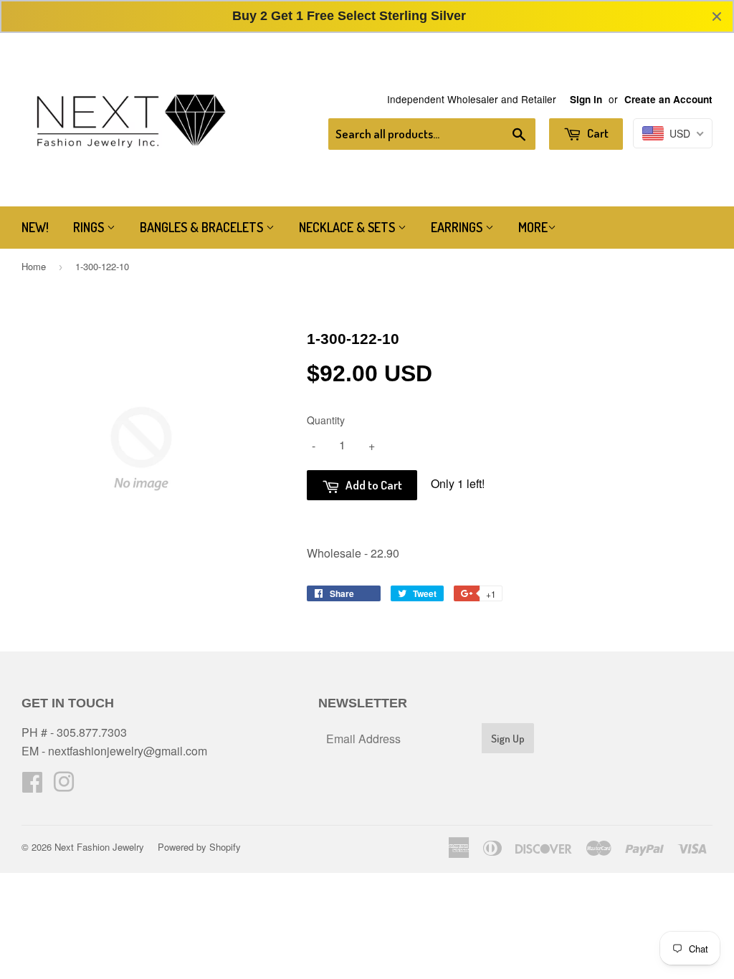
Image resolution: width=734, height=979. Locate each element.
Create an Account (668, 99)
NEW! (35, 227)
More (533, 227)
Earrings (458, 227)
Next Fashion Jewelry (99, 847)
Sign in (586, 99)
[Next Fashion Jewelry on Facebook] (32, 786)
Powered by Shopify (199, 847)
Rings (90, 227)
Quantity (326, 420)
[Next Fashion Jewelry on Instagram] (64, 786)
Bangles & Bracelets (203, 227)
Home (34, 266)
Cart (597, 132)
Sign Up (508, 738)
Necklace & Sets (348, 227)
